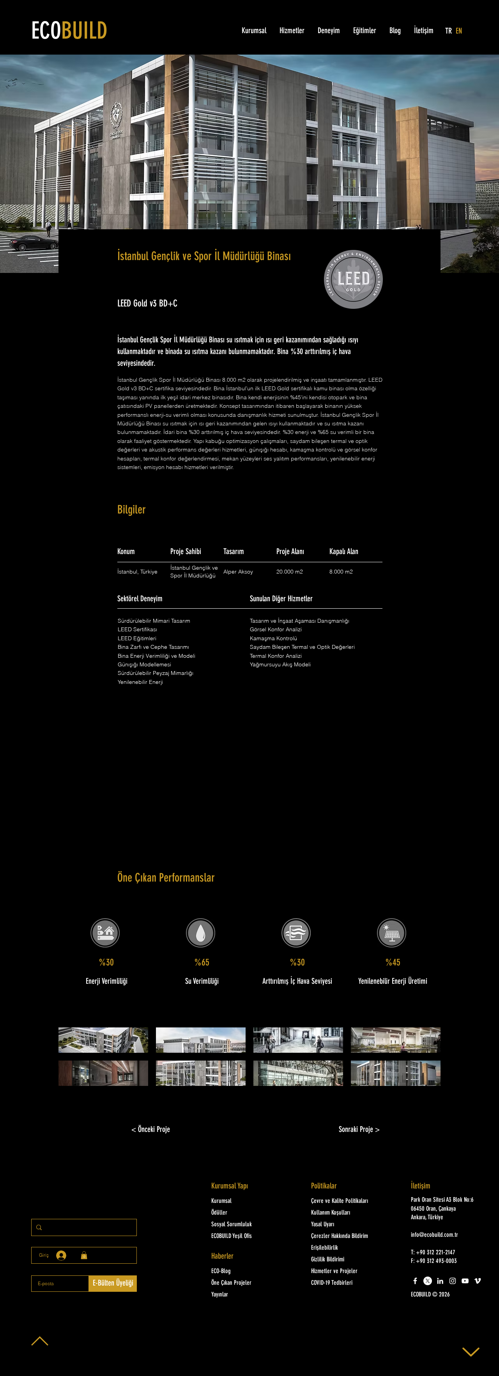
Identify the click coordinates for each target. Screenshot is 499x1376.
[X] (427, 1281)
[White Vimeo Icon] (477, 1281)
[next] (426, 1060)
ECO (69, 32)
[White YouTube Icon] (465, 1281)
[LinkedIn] (440, 1281)
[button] (103, 1040)
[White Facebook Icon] (415, 1281)
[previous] (72, 1060)
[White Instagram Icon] (452, 1281)
